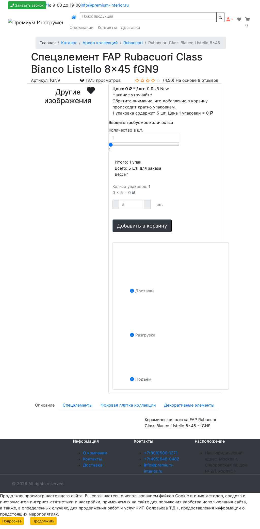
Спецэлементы (77, 405)
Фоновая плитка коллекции (128, 405)
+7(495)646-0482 (161, 458)
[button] (229, 19)
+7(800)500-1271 (160, 452)
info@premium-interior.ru (105, 5)
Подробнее (12, 521)
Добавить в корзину (142, 226)
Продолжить (43, 521)
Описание (45, 405)
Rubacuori (133, 42)
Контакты (107, 27)
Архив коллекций (100, 42)
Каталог (69, 42)
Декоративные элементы (189, 405)
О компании (82, 27)
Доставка (130, 27)
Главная (48, 42)
